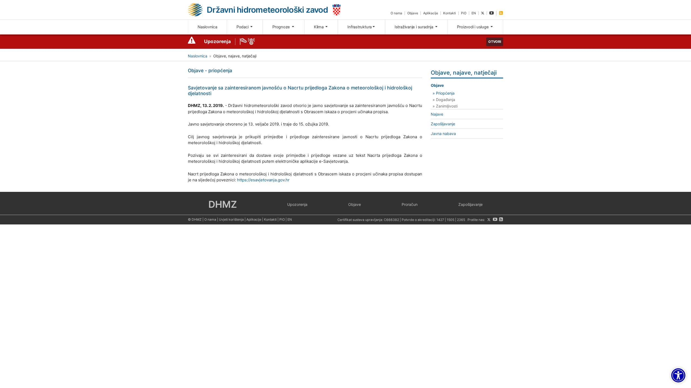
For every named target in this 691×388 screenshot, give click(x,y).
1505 (450, 220)
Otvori (494, 42)
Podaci (242, 27)
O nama (396, 13)
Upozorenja (217, 41)
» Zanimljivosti (445, 106)
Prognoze (281, 27)
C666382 (391, 220)
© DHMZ (195, 219)
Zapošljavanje (443, 124)
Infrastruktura (359, 27)
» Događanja (444, 99)
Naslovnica (207, 27)
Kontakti (449, 13)
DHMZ (222, 204)
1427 (440, 220)
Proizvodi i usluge (473, 27)
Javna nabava (443, 133)
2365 (461, 220)
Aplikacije (430, 13)
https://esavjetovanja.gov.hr (263, 179)
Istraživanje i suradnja (414, 27)
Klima (319, 27)
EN (474, 13)
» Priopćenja (444, 93)
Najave (437, 114)
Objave (412, 13)
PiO (463, 13)
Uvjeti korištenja (231, 219)
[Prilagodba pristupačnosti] (678, 375)
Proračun (410, 204)
